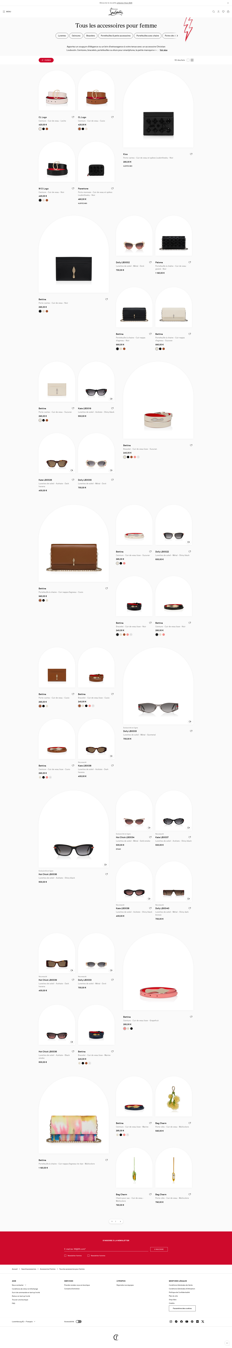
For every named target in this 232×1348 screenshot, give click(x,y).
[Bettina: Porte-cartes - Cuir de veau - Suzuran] (57, 382)
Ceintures (76, 36)
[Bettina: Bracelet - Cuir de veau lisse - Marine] (96, 1025)
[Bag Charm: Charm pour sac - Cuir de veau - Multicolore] (134, 1168)
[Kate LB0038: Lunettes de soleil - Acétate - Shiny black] (134, 881)
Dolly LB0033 (130, 731)
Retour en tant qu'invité (21, 1296)
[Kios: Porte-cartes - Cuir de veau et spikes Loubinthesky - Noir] (158, 108)
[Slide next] (73, 90)
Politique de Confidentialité (179, 1292)
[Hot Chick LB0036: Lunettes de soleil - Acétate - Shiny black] (74, 829)
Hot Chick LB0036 (48, 874)
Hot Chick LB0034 (125, 837)
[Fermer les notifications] (228, 2)
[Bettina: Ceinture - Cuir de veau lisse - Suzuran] (134, 525)
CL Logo (43, 117)
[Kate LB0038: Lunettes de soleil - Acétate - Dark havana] (96, 739)
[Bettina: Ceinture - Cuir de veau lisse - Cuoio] (57, 739)
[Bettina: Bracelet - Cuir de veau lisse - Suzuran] (158, 400)
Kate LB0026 (45, 480)
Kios (125, 154)
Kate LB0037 (162, 837)
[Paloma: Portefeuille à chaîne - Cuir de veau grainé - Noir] (173, 236)
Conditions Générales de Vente (181, 1285)
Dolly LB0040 (162, 908)
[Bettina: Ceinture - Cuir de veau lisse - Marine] (134, 1096)
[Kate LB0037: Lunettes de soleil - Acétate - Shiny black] (173, 810)
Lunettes (62, 36)
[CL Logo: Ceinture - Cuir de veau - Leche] (57, 90)
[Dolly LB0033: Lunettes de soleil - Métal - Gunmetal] (158, 685)
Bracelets (90, 36)
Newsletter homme (98, 1256)
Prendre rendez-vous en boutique (77, 1285)
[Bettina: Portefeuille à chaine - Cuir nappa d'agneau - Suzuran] (173, 307)
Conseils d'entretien (72, 1289)
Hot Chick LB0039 (48, 980)
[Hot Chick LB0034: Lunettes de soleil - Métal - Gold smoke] (134, 810)
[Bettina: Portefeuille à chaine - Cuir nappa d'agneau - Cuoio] (74, 543)
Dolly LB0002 (123, 262)
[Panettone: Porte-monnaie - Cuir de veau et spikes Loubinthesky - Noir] (96, 162)
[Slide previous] (41, 90)
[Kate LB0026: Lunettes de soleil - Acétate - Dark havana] (57, 453)
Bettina (119, 334)
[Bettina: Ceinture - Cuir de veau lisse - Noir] (173, 596)
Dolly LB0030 (85, 480)
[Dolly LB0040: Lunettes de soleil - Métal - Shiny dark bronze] (173, 881)
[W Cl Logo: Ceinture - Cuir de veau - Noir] (57, 162)
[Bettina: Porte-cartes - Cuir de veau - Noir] (74, 254)
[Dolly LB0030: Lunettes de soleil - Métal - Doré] (96, 453)
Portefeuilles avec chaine (148, 36)
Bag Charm (160, 1123)
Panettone (83, 188)
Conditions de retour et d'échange (25, 1289)
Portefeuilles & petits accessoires (115, 36)
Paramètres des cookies (182, 1308)
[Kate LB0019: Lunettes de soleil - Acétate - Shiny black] (96, 382)
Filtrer (47, 60)
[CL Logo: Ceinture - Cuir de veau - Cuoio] (96, 90)
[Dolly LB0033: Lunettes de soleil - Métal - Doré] (96, 953)
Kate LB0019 (84, 408)
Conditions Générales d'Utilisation (182, 1289)
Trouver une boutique (20, 1300)
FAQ (13, 1303)
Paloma (159, 262)
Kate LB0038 (84, 765)
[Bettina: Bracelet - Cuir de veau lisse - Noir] (134, 596)
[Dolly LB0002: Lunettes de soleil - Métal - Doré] (134, 236)
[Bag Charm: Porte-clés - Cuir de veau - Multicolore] (173, 1096)
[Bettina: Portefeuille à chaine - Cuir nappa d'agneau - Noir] (134, 307)
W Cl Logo (44, 188)
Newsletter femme (75, 1256)
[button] (227, 1343)
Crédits (171, 1303)
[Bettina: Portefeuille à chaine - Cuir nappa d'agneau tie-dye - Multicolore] (74, 1114)
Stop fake (172, 1300)
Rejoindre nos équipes (125, 1285)
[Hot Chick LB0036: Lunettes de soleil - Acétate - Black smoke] (57, 1025)
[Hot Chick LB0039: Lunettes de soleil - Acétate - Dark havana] (57, 953)
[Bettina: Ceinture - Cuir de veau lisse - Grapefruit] (158, 971)
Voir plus (163, 50)
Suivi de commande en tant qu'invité (26, 1292)
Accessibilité (69, 1322)
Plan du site (173, 1296)
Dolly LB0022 (162, 551)
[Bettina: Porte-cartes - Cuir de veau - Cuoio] (57, 667)
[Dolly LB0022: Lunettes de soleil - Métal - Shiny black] (173, 525)
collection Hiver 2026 (124, 3)
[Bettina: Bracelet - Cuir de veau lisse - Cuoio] (96, 667)
